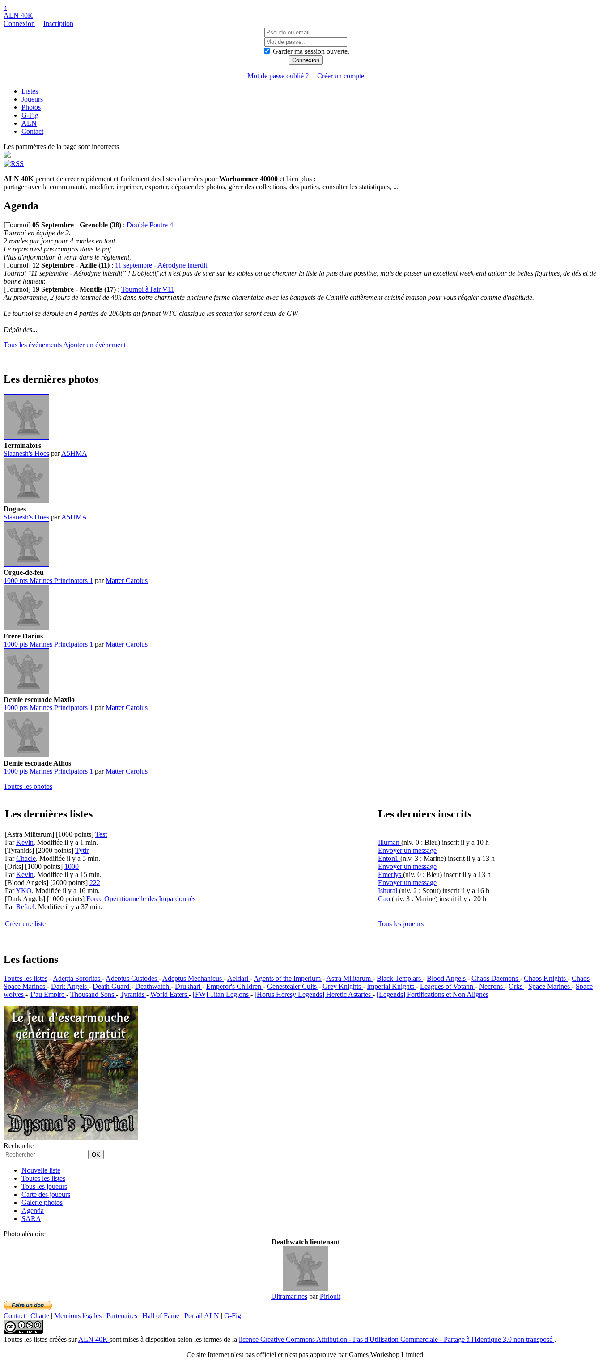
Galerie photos (42, 1202)
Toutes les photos (28, 786)
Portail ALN (201, 1315)
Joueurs (32, 99)
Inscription (58, 23)
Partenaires (121, 1315)
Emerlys (390, 874)
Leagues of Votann (447, 986)
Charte (39, 1315)
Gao (385, 898)
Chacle (26, 858)
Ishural (388, 890)
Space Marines (550, 986)
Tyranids (133, 994)
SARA (31, 1218)
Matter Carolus (127, 580)
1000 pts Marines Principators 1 (48, 580)
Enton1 (389, 858)
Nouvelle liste (40, 1170)
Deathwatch (153, 986)
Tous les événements (33, 345)
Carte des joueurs (45, 1194)
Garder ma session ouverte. (311, 51)
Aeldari (238, 978)
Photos (31, 107)
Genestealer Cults (292, 986)
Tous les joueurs (401, 924)
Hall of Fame (160, 1315)
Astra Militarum (349, 978)
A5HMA (74, 453)
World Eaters (169, 994)
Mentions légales (78, 1315)
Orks (516, 986)
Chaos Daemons (495, 978)
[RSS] (14, 163)
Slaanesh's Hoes (26, 453)
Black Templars (400, 978)
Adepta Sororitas (77, 978)
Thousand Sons (93, 994)
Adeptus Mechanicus (193, 978)
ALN (29, 123)
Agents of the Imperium (288, 978)
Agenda (32, 1210)
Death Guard (112, 986)
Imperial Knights (391, 986)
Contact (32, 131)
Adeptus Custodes (132, 978)
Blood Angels (447, 978)
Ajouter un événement (94, 345)
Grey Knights (342, 986)
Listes (29, 91)
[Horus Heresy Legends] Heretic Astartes (314, 994)
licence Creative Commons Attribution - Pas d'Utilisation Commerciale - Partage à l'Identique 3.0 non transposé (396, 1339)
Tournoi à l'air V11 (147, 289)
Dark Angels (70, 986)
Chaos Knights (546, 978)
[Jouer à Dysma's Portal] (71, 1137)
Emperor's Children (234, 986)
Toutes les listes (25, 978)
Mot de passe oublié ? (278, 76)
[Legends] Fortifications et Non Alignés (432, 994)
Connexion (19, 23)
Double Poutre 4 (150, 225)
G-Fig (29, 115)
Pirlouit (330, 1296)
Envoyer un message (407, 850)
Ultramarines (289, 1296)
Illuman (389, 842)
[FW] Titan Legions (221, 994)
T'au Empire (48, 994)
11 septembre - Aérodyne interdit (161, 265)
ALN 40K (18, 15)
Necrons (492, 986)
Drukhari (188, 986)
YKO (24, 890)
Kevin (25, 842)
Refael (25, 907)
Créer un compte (340, 76)
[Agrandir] (26, 437)
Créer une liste (25, 924)
